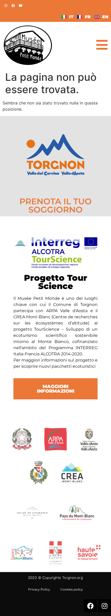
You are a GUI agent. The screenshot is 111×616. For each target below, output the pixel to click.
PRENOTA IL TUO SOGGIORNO (55, 205)
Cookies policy (71, 589)
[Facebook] (13, 6)
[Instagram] (6, 6)
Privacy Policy (39, 589)
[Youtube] (21, 6)
